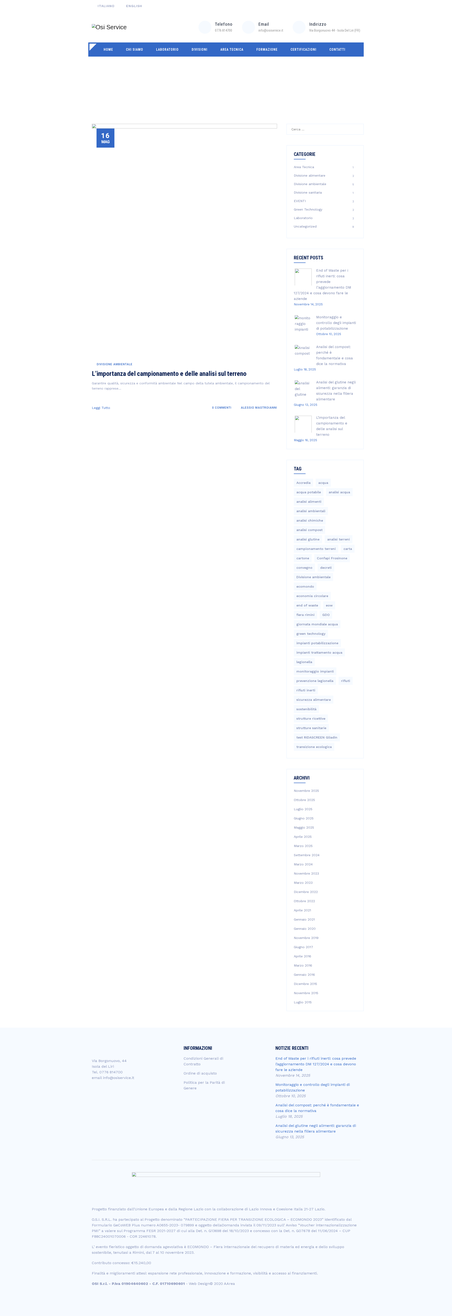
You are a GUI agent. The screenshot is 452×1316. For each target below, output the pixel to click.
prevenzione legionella (314, 681)
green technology (310, 633)
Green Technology (308, 209)
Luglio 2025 (303, 809)
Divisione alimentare (309, 175)
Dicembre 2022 (306, 892)
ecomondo (305, 586)
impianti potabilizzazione (317, 643)
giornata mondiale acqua (317, 624)
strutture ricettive (310, 718)
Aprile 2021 (302, 910)
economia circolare (312, 596)
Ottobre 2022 (304, 901)
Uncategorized (305, 226)
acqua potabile (308, 492)
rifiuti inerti (305, 690)
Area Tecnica (231, 49)
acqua (323, 483)
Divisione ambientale (115, 364)
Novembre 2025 (306, 791)
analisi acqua (339, 492)
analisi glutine (307, 539)
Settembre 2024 (306, 855)
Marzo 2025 (303, 846)
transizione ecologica (314, 747)
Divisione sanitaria (308, 192)
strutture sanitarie (311, 728)
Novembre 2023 (306, 873)
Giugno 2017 (303, 947)
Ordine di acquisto (200, 1073)
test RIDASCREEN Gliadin (316, 737)
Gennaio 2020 (305, 928)
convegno (304, 567)
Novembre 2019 (306, 938)
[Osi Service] (109, 27)
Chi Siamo (134, 49)
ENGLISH (134, 6)
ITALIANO (106, 6)
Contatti (337, 49)
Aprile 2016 (302, 956)
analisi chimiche (309, 520)
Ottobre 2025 (304, 800)
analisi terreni (338, 539)
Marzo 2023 (303, 882)
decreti (326, 567)
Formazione (267, 49)
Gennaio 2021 (304, 919)
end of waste (307, 605)
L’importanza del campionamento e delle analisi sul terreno (169, 374)
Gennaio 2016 (304, 974)
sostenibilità (306, 709)
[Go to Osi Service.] (304, 79)
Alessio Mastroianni (258, 407)
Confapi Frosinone (332, 558)
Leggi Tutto (101, 408)
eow (329, 605)
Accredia (303, 483)
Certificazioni (303, 49)
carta (347, 549)
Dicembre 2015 (305, 984)
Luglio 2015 (303, 1002)
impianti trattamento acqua (319, 652)
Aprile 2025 (303, 837)
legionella (304, 662)
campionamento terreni (316, 549)
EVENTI (300, 201)
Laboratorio (167, 49)
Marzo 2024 (303, 864)
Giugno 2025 (304, 818)
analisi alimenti (308, 501)
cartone (302, 558)
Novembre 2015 (306, 993)
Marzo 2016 (303, 965)
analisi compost (309, 530)
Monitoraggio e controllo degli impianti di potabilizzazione (336, 323)
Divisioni (199, 49)
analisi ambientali (310, 511)
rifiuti (345, 681)
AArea (229, 1283)
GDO (326, 615)
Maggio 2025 (304, 827)
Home (108, 49)
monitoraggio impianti (315, 671)
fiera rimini (305, 615)
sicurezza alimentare (313, 700)
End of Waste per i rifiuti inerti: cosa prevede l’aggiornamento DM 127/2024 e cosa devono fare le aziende (315, 1064)
